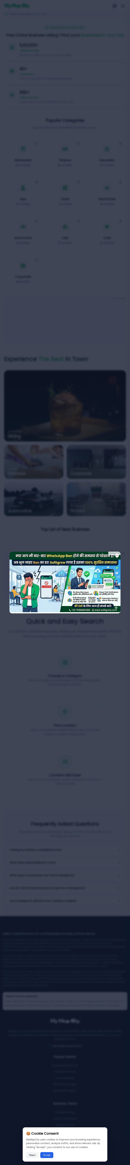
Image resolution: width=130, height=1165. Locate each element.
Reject (32, 1155)
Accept (46, 1155)
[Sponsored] (64, 611)
